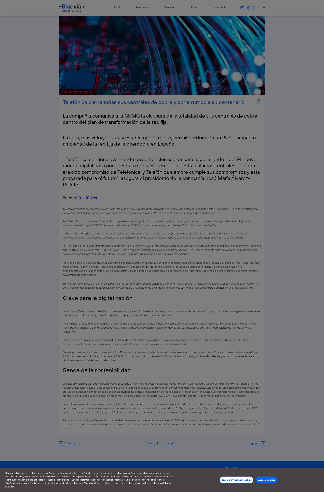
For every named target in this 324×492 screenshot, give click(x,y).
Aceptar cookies (266, 479)
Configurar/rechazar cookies (236, 479)
